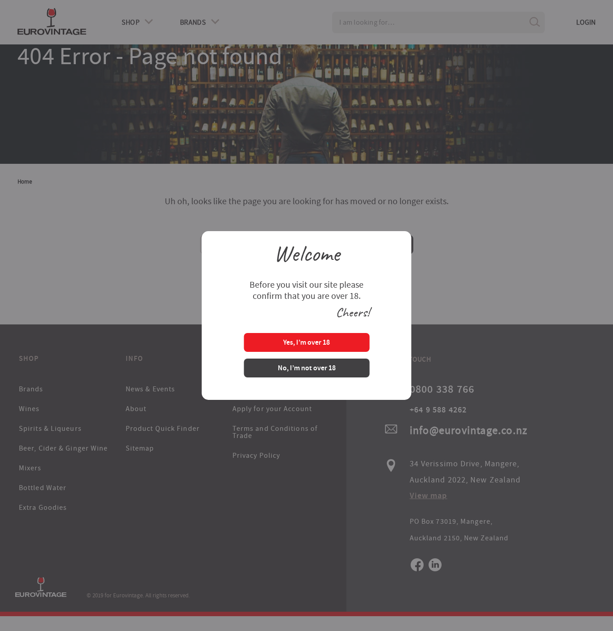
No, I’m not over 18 (307, 368)
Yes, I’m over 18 (306, 343)
